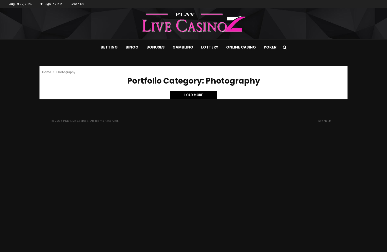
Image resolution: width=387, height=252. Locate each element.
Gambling (182, 47)
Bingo (132, 47)
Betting (109, 47)
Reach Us (77, 4)
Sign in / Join (53, 4)
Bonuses (155, 47)
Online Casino (241, 47)
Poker (270, 47)
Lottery (209, 47)
